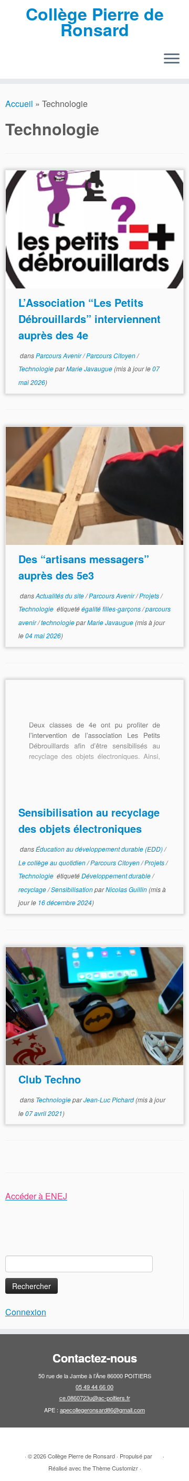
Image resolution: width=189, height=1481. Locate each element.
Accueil (19, 104)
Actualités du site (61, 595)
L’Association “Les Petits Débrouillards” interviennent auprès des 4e (89, 318)
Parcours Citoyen (111, 355)
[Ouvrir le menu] (172, 60)
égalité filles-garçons (111, 608)
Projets (150, 595)
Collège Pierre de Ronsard (95, 22)
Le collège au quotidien (52, 862)
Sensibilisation (72, 889)
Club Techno (49, 1079)
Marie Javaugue (89, 368)
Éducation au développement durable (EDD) (100, 848)
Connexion (25, 1312)
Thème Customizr (115, 1468)
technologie (58, 622)
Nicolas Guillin (126, 889)
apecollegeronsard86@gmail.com (102, 1409)
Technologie (36, 368)
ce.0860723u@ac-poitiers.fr (94, 1397)
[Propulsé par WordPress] (157, 1453)
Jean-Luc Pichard (108, 1099)
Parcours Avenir (59, 355)
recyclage (33, 889)
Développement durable (116, 875)
